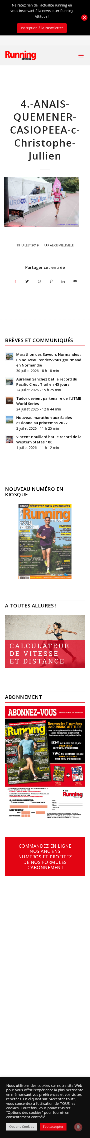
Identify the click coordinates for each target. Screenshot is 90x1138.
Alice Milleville (62, 245)
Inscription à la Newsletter (42, 27)
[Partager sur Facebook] (15, 281)
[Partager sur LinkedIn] (63, 281)
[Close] (84, 17)
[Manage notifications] (78, 1127)
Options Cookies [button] (21, 1126)
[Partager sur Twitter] (27, 281)
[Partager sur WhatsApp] (39, 281)
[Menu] (81, 55)
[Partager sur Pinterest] (51, 281)
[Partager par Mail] (75, 281)
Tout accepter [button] (53, 1126)
